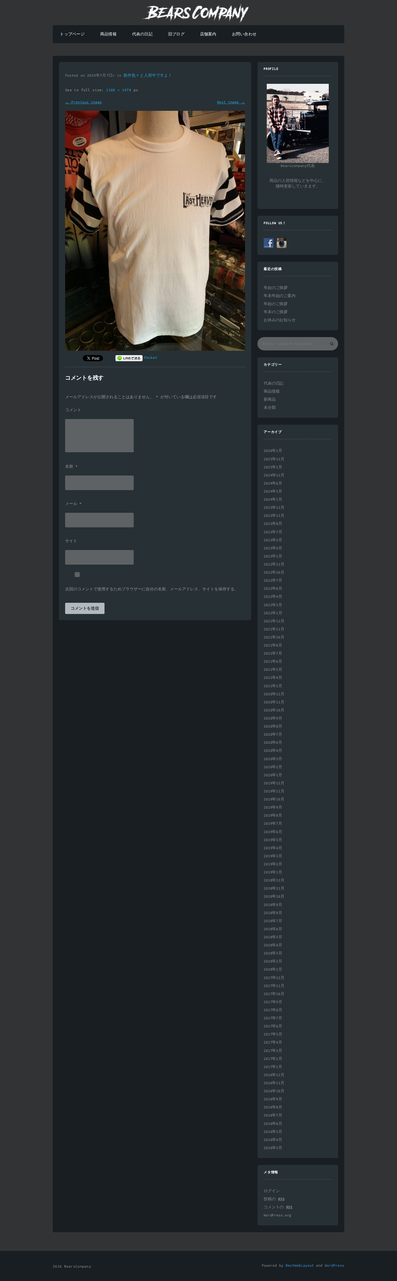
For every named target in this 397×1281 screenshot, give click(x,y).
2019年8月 (273, 815)
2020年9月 (273, 718)
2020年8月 (273, 726)
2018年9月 (273, 905)
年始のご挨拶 (276, 288)
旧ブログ (176, 34)
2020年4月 (273, 750)
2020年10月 (274, 710)
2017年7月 (273, 1018)
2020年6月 (273, 742)
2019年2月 (273, 864)
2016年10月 (274, 1091)
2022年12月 (274, 564)
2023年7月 (273, 532)
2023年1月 (273, 556)
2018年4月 (273, 945)
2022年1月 (273, 613)
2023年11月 (274, 515)
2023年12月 (274, 507)
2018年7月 (273, 921)
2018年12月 (274, 880)
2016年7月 (273, 1115)
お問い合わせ (244, 34)
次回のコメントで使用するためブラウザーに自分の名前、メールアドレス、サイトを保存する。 (152, 589)
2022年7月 (273, 580)
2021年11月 (274, 629)
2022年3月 (273, 605)
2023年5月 (273, 540)
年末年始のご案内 (280, 296)
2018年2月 (273, 961)
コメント (73, 410)
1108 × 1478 (119, 90)
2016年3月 (273, 1148)
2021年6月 (273, 661)
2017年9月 (273, 1002)
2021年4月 (273, 677)
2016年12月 (274, 1075)
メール (73, 504)
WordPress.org (277, 1215)
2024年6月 (273, 483)
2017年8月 (273, 1010)
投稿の (274, 1199)
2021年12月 (274, 621)
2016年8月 (273, 1107)
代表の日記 (142, 34)
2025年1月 (273, 467)
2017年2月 (273, 1059)
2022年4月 (273, 596)
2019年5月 (273, 840)
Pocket (150, 357)
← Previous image (83, 102)
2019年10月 (274, 799)
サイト (71, 541)
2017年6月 (273, 1026)
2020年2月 (273, 767)
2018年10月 (274, 896)
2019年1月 (273, 872)
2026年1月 (273, 451)
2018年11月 (274, 888)
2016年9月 (273, 1099)
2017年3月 (273, 1051)
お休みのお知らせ (280, 320)
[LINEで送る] (129, 357)
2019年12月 (274, 783)
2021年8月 (273, 645)
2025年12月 (274, 459)
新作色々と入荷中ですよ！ (147, 75)
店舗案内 (208, 34)
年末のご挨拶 (276, 312)
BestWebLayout (300, 1265)
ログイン (271, 1191)
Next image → (231, 102)
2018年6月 (273, 929)
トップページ (72, 34)
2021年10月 (274, 637)
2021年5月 (273, 669)
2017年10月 (274, 994)
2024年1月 (273, 499)
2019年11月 (274, 791)
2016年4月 (273, 1140)
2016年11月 (274, 1083)
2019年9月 (273, 807)
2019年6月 (273, 832)
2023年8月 (273, 523)
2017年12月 (274, 978)
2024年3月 (273, 491)
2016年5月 (273, 1132)
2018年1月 (273, 969)
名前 (71, 467)
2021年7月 (273, 653)
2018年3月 (273, 953)
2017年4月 (273, 1042)
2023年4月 (273, 548)
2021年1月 (273, 686)
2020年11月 (274, 702)
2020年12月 (274, 694)
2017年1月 (273, 1067)
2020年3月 (273, 759)
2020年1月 (273, 775)
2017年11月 (274, 986)
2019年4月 (273, 848)
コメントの (278, 1207)
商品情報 (108, 34)
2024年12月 (274, 475)
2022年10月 (274, 572)
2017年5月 (273, 1034)
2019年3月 (273, 856)
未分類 (270, 407)
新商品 (270, 399)
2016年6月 (273, 1123)
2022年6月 (273, 588)
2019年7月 (273, 823)
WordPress (334, 1265)
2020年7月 (273, 734)
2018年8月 (273, 913)
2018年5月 (273, 937)
